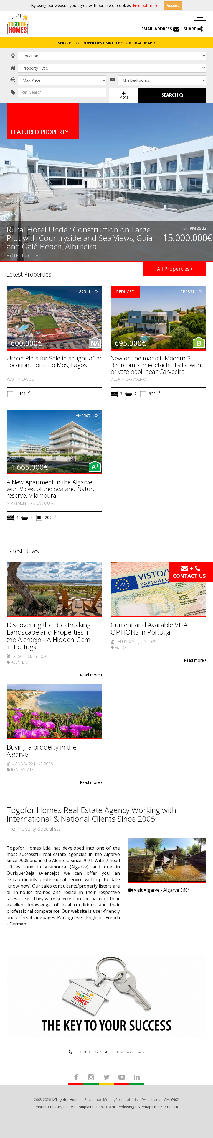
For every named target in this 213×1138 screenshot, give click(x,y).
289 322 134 (90, 1052)
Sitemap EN (147, 1106)
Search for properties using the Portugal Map (106, 42)
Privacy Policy (61, 1106)
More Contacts (132, 1052)
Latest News (23, 550)
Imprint (41, 1106)
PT (162, 1106)
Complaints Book (91, 1106)
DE (169, 1106)
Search (170, 95)
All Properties (174, 268)
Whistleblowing (121, 1106)
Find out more (145, 5)
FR (176, 1106)
